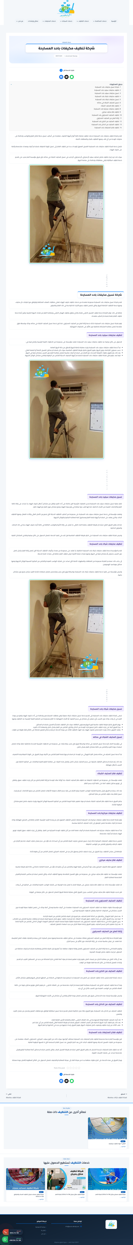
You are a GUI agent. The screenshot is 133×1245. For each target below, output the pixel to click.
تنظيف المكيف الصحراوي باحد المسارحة (105, 115)
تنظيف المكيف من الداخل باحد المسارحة (105, 124)
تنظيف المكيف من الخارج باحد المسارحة (105, 121)
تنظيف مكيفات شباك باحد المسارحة (107, 96)
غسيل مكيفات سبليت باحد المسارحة (106, 93)
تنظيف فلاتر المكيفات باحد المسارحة (107, 127)
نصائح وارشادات (33, 21)
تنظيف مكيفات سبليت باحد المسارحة (106, 90)
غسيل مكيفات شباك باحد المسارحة (107, 99)
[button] (66, 84)
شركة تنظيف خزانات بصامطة (117, 1096)
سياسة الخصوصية (40, 1227)
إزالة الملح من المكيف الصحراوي (108, 118)
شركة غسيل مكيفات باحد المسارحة (107, 87)
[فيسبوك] (61, 77)
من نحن (43, 1233)
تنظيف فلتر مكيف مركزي (110, 111)
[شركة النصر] (111, 1224)
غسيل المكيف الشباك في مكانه (108, 102)
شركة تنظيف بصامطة (13, 1096)
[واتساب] (72, 77)
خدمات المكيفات (66, 42)
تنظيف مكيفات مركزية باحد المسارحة (106, 108)
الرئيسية (113, 21)
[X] (66, 77)
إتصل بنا (43, 1230)
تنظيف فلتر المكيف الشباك (110, 105)
